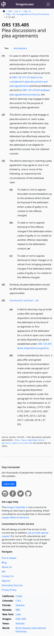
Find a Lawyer (9, 558)
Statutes (20, 605)
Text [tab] (6, 48)
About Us (7, 567)
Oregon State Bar (15, 507)
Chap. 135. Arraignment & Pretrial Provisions (27, 14)
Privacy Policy (9, 589)
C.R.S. (18, 600)
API (3, 571)
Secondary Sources (12, 585)
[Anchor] (41, 107)
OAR (18, 618)
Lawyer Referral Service (14, 517)
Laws (18, 614)
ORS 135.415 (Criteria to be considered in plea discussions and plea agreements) (29, 81)
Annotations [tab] (22, 48)
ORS (10, 11)
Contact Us (8, 576)
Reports (6, 580)
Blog (4, 562)
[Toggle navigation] (48, 4)
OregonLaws (25, 4)
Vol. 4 (17, 11)
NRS (18, 609)
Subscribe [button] (9, 483)
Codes (19, 596)
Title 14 (27, 11)
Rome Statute (23, 628)
